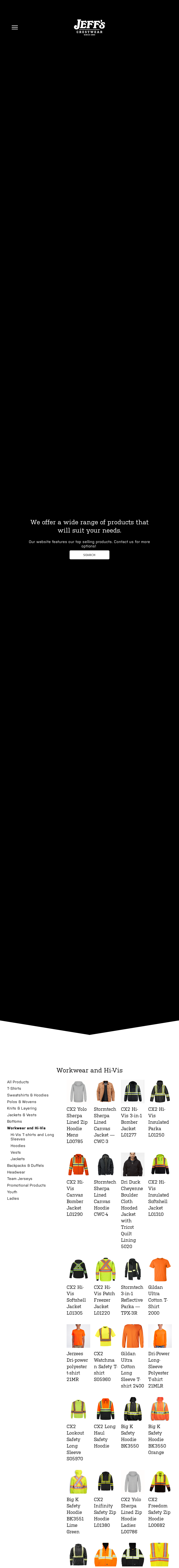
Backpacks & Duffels (25, 1165)
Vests (16, 1152)
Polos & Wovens (22, 1102)
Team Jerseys (20, 1178)
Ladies (13, 1198)
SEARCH (89, 555)
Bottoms (14, 1121)
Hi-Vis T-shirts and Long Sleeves (32, 1136)
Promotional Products (26, 1185)
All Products (18, 1082)
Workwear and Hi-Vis (26, 1128)
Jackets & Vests (22, 1115)
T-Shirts (14, 1088)
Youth (12, 1192)
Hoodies (18, 1146)
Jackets (18, 1159)
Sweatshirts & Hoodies (28, 1095)
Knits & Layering (22, 1108)
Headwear (16, 1172)
